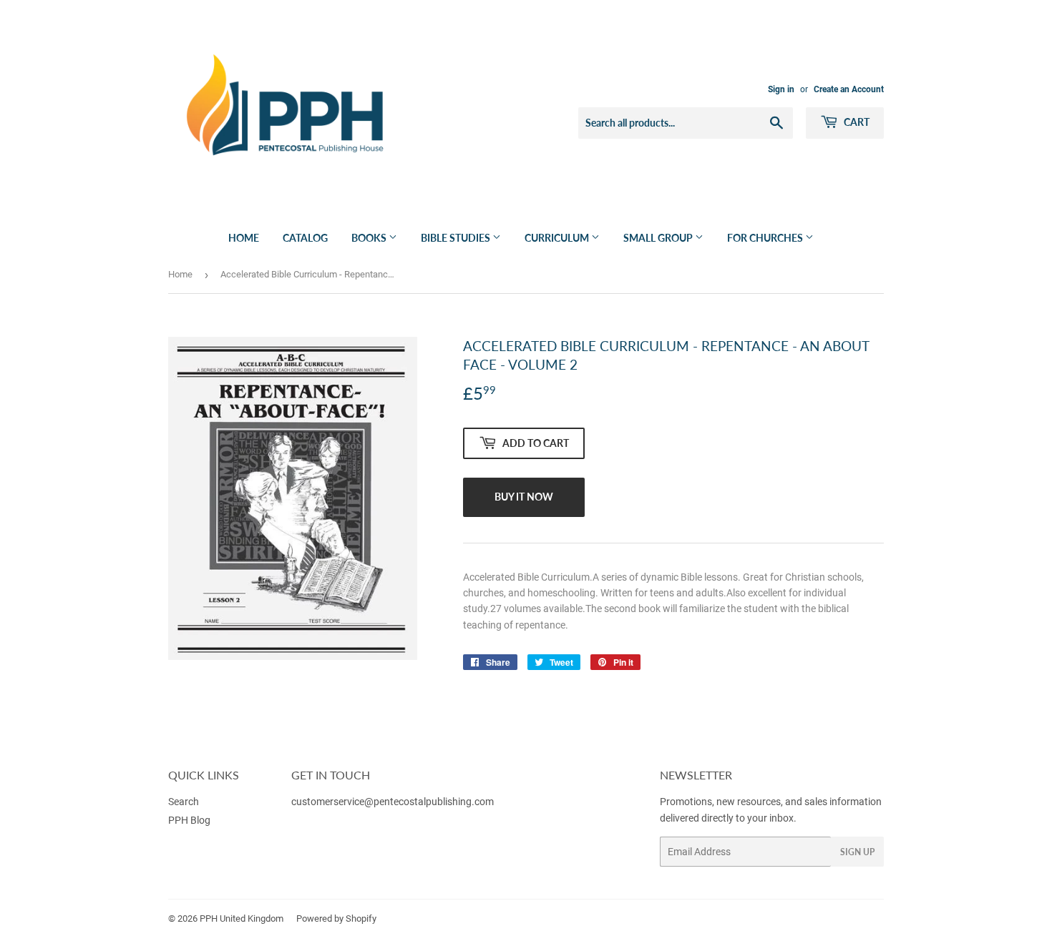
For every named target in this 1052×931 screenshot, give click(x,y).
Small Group (659, 238)
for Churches (766, 238)
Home (243, 238)
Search (183, 801)
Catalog (305, 238)
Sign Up (857, 852)
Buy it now (524, 497)
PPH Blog (189, 820)
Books (370, 238)
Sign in (781, 89)
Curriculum (558, 238)
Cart (856, 122)
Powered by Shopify (336, 918)
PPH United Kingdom (241, 918)
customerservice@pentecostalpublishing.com (393, 801)
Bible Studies (456, 238)
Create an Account (849, 89)
